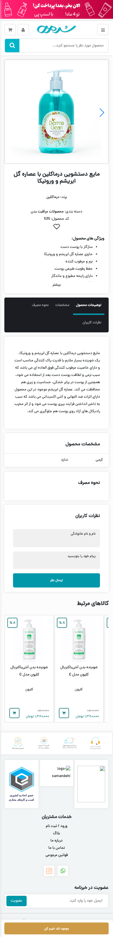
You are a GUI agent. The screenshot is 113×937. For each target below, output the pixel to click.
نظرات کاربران (92, 322)
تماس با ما (56, 848)
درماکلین (52, 197)
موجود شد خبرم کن (56, 928)
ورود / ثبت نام (57, 826)
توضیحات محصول (88, 305)
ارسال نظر (56, 580)
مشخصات (62, 305)
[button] (102, 112)
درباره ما (56, 841)
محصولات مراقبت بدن (47, 212)
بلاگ (56, 834)
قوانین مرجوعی (56, 855)
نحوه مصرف (40, 305)
